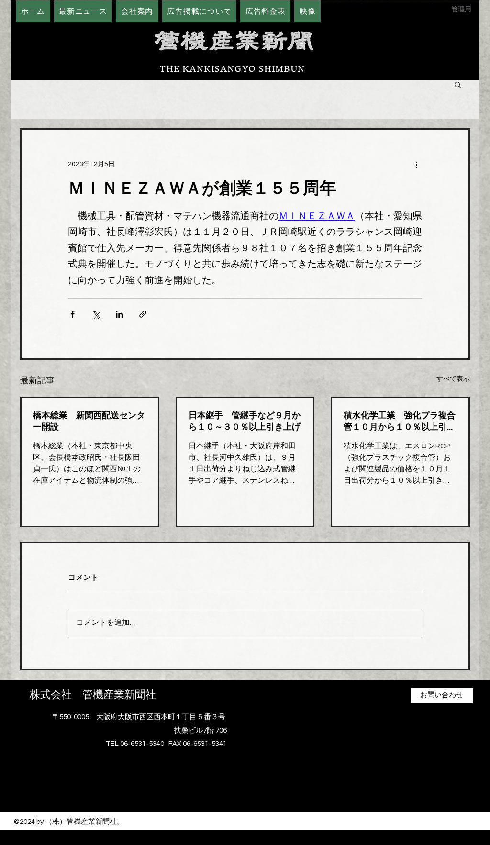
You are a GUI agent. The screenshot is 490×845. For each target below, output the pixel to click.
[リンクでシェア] (142, 314)
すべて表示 (453, 379)
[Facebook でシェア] (72, 314)
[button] (457, 84)
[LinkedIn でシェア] (119, 314)
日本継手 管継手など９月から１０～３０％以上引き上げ (245, 421)
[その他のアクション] (416, 164)
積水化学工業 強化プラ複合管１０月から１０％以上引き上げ (400, 421)
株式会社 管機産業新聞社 (93, 695)
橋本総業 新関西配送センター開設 (89, 421)
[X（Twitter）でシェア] (95, 314)
